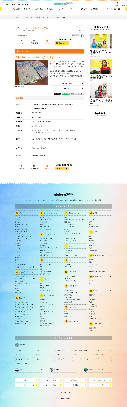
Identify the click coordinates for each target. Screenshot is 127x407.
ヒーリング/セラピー (46, 252)
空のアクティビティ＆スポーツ (24, 309)
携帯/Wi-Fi (43, 288)
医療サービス (68, 316)
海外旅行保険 (68, 295)
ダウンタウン (39, 359)
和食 (16, 226)
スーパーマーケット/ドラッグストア (26, 278)
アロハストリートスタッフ (26, 385)
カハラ (18, 354)
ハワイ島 (56, 369)
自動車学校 (43, 309)
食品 (16, 286)
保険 (90, 262)
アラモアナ (39, 350)
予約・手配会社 (44, 226)
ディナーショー (19, 260)
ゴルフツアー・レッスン (71, 255)
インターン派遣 (44, 325)
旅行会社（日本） (69, 290)
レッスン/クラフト (20, 311)
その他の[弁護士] (94, 250)
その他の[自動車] (94, 226)
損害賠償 (91, 243)
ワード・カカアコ (60, 350)
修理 (90, 224)
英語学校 (42, 299)
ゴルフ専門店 (68, 250)
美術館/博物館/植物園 (21, 321)
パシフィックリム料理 (21, 224)
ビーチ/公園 (18, 316)
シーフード (18, 219)
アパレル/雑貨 (19, 281)
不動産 (91, 330)
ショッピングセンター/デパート (24, 276)
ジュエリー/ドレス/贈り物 (72, 234)
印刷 (90, 302)
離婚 (90, 245)
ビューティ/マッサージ (51, 234)
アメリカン (18, 222)
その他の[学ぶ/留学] (46, 323)
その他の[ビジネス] (94, 318)
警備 (90, 316)
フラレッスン (68, 266)
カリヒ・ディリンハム (22, 359)
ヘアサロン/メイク (45, 243)
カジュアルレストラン (21, 238)
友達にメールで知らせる (77, 93)
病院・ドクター (73, 307)
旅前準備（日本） (74, 286)
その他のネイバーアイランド (97, 369)
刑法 (90, 248)
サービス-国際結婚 (45, 271)
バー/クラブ (18, 257)
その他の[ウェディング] (71, 241)
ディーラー (92, 217)
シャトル (67, 278)
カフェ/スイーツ (20, 241)
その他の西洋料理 (20, 264)
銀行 (41, 266)
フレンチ (17, 255)
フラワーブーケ (69, 224)
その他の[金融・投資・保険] (97, 271)
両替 (41, 269)
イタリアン (18, 234)
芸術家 (91, 309)
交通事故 (91, 241)
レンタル (46, 279)
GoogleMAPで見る (38, 108)
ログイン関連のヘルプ (100, 380)
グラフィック (93, 304)
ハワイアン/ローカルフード (23, 236)
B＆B (41, 224)
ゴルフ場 (67, 252)
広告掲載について (76, 380)
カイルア (96, 350)
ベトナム (17, 248)
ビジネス (95, 290)
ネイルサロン (44, 241)
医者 (65, 311)
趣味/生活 (18, 293)
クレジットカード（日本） (72, 292)
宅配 (16, 262)
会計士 (91, 259)
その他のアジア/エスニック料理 (24, 267)
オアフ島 (22, 344)
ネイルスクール (44, 314)
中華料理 (17, 243)
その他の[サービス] (45, 274)
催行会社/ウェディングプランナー (74, 219)
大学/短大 (43, 307)
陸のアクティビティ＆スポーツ (24, 307)
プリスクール (44, 302)
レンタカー (43, 283)
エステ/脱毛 (43, 245)
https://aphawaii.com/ (39, 148)
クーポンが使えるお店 (9, 4)
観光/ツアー (22, 298)
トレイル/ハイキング (21, 319)
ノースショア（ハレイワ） (82, 350)
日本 (21, 369)
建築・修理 (92, 328)
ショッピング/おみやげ (26, 272)
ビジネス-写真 (93, 307)
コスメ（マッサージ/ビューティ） (50, 248)
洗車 (90, 222)
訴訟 (90, 236)
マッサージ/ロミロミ (46, 238)
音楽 (41, 316)
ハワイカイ (97, 359)
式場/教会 (67, 231)
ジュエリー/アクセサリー (22, 283)
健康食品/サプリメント (46, 255)
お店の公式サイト (79, 35)
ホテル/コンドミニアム (51, 213)
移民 (90, 238)
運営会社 (26, 380)
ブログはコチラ (66, 88)
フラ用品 (67, 264)
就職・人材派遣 (73, 321)
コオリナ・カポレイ (60, 359)
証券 (90, 266)
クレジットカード (94, 264)
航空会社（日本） (69, 302)
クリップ (80, 30)
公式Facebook (82, 35)
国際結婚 (67, 222)
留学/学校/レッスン (50, 295)
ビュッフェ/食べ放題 (21, 229)
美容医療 (42, 250)
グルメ (21, 213)
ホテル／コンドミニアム (47, 217)
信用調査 (91, 311)
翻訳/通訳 (92, 295)
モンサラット (59, 354)
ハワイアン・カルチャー (47, 304)
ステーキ (17, 217)
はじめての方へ (51, 380)
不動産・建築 (97, 323)
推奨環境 (75, 385)
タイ (16, 250)
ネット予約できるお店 (23, 4)
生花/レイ (18, 290)
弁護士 (95, 231)
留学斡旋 (42, 321)
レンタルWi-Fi (68, 297)
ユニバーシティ (98, 354)
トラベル (91, 281)
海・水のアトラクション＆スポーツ (25, 304)
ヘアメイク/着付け (69, 226)
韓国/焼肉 (18, 245)
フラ (70, 260)
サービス (46, 260)
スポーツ (17, 288)
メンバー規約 (100, 385)
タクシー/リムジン (69, 276)
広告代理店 (92, 299)
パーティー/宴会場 (69, 229)
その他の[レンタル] (45, 290)
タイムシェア (44, 222)
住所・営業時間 (20, 35)
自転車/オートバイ (45, 285)
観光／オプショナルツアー (23, 302)
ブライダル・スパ (69, 238)
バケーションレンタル (46, 219)
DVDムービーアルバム (46, 264)
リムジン (67, 236)
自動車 (95, 213)
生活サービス (97, 276)
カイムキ (38, 354)
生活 (90, 285)
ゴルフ (71, 246)
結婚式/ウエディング (75, 213)
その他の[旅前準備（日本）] (72, 299)
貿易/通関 (92, 314)
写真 (65, 217)
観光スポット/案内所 (21, 323)
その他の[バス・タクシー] (71, 281)
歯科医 (66, 314)
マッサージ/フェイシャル (47, 311)
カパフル (77, 354)
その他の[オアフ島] (21, 363)
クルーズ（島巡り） (46, 229)
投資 (90, 269)
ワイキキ (18, 350)
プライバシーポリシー (51, 385)
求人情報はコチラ (67, 83)
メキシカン (18, 252)
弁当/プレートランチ (21, 231)
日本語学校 (43, 318)
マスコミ (91, 297)
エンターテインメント (21, 314)
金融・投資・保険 (98, 255)
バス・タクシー (73, 272)
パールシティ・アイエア (81, 359)
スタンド (91, 219)
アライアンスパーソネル (35, 28)
